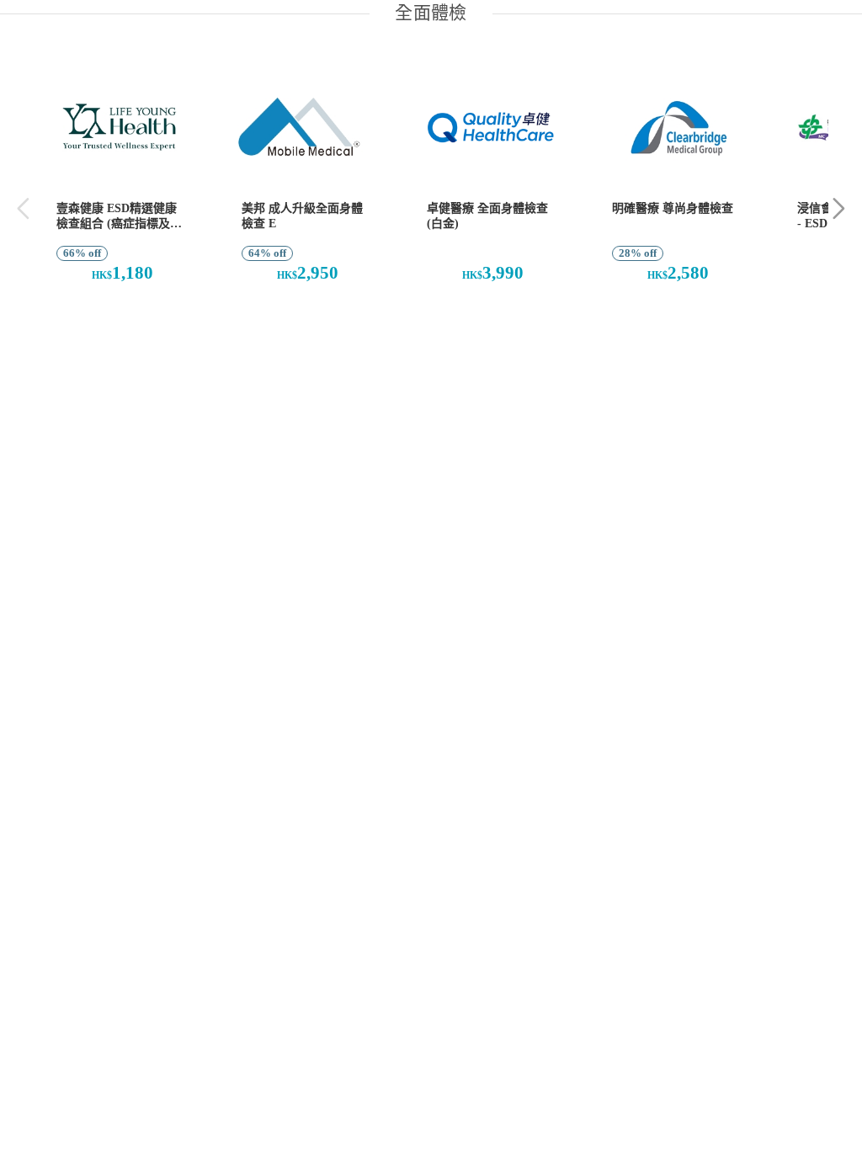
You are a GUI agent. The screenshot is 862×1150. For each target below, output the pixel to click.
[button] (839, 208)
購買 (113, 317)
